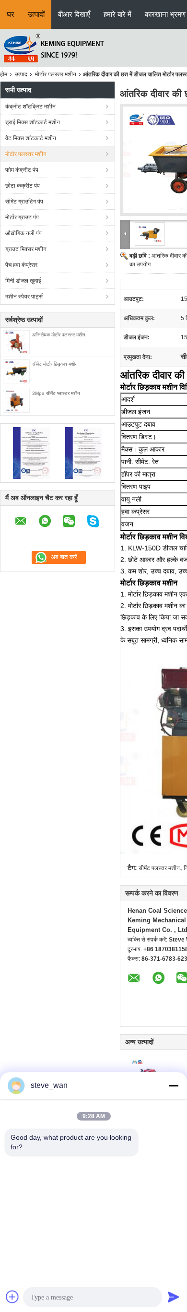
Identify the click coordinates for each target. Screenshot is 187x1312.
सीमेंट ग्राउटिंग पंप (24, 201)
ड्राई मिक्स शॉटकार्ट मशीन (32, 122)
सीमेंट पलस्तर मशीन (159, 868)
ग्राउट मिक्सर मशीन (26, 249)
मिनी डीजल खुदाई (23, 280)
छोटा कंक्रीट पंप (22, 185)
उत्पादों (36, 14)
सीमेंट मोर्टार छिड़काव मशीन (55, 364)
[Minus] (173, 1085)
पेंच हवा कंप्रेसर (21, 265)
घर (10, 14)
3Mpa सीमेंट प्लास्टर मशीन (56, 393)
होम (3, 74)
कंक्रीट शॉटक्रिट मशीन (30, 106)
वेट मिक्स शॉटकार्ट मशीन (30, 138)
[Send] (173, 1296)
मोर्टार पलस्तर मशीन (55, 74)
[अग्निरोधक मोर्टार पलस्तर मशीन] (16, 341)
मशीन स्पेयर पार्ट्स (24, 296)
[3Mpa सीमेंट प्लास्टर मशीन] (16, 400)
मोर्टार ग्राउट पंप (22, 217)
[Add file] (12, 1296)
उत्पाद (21, 74)
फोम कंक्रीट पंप (21, 170)
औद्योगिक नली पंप (23, 233)
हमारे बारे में (117, 14)
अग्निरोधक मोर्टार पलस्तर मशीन (58, 334)
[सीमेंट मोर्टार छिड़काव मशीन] (16, 371)
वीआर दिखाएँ (74, 14)
